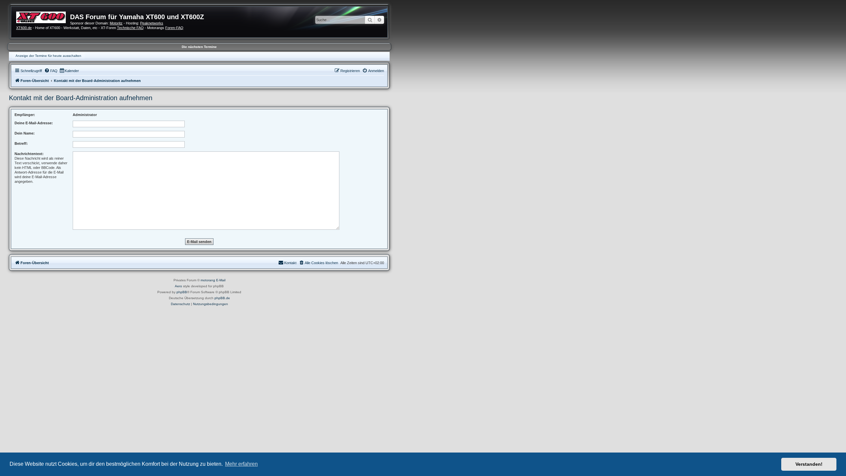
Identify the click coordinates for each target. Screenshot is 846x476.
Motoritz (116, 23)
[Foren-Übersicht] (43, 16)
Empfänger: (25, 115)
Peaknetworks (151, 23)
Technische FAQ (130, 28)
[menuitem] (51, 71)
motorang (208, 280)
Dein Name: (25, 133)
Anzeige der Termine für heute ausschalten (48, 56)
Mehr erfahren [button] (241, 464)
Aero (178, 286)
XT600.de (24, 28)
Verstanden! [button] (809, 464)
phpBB (181, 292)
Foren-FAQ (174, 28)
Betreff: (21, 143)
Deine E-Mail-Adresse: (34, 123)
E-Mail (220, 280)
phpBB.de (222, 298)
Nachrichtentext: (29, 154)
